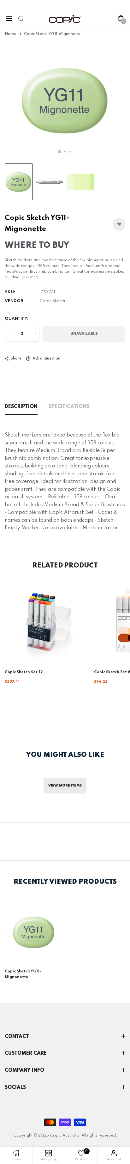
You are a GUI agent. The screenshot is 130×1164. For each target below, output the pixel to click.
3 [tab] (70, 151)
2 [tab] (65, 151)
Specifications (69, 406)
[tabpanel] (65, 100)
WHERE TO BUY (37, 245)
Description (21, 406)
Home (10, 34)
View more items (65, 785)
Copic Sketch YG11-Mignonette (23, 974)
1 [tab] (59, 151)
